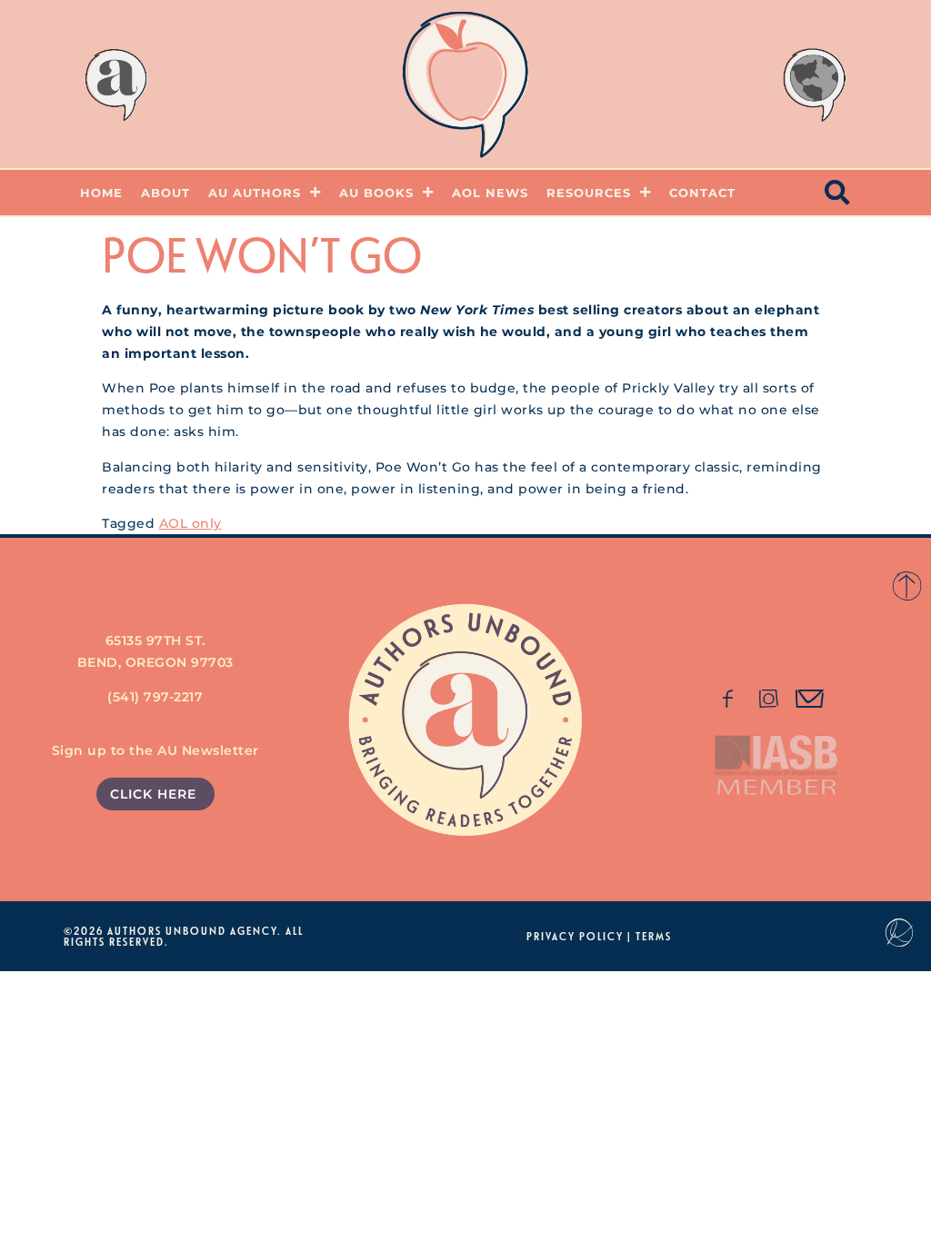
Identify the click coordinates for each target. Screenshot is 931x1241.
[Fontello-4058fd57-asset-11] (727, 698)
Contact (702, 192)
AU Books (376, 192)
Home (101, 192)
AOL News (490, 192)
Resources (588, 192)
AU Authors (254, 192)
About (165, 192)
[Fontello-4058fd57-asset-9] (769, 698)
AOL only (190, 523)
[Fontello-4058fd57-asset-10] (810, 698)
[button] (838, 192)
